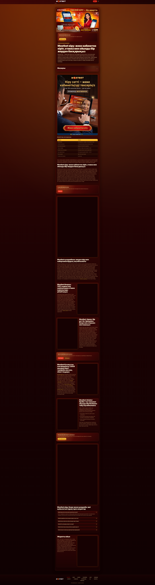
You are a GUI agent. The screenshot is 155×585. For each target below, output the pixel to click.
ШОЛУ (91, 577)
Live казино (71, 385)
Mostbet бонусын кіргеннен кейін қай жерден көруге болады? (68, 521)
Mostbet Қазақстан (60, 374)
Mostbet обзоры (60, 389)
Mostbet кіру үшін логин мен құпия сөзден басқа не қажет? (68, 512)
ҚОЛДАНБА (96, 577)
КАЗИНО (78, 577)
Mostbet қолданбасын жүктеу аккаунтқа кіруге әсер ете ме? (68, 518)
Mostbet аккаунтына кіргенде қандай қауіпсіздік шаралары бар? (69, 529)
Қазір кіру (60, 191)
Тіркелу (95, 1)
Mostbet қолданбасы (83, 278)
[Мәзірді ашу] (98, 1)
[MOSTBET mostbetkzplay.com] (60, 579)
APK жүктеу (67, 358)
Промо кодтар (65, 310)
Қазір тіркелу (60, 358)
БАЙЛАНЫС (82, 580)
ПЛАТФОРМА (85, 577)
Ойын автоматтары (67, 384)
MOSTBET (68, 577)
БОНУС (74, 577)
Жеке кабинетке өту (61, 438)
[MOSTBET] (74, 1)
